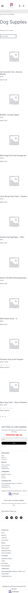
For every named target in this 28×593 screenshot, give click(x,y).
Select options (4, 367)
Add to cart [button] (3, 80)
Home (1, 14)
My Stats (25, 491)
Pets (5, 14)
